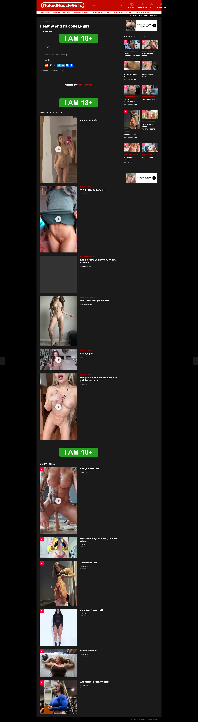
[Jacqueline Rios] (58, 583)
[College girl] (58, 359)
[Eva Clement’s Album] (150, 44)
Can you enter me (89, 468)
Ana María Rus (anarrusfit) (94, 681)
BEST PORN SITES (153, 719)
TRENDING (161, 7)
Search (121, 6)
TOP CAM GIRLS (134, 16)
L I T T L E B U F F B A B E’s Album (132, 100)
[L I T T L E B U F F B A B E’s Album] (132, 90)
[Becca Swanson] (58, 663)
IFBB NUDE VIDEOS (82, 12)
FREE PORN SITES (143, 12)
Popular (125, 41)
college (44, 70)
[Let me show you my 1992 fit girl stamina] (58, 274)
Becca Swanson (88, 650)
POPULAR (142, 7)
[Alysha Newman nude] (150, 65)
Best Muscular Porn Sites (137, 719)
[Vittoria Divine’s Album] (132, 147)
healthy (63, 70)
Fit (51, 70)
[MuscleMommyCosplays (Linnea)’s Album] (58, 547)
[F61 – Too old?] (2, 361)
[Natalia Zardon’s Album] (132, 65)
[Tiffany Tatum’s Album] (150, 114)
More (134, 79)
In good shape (147, 157)
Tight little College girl (92, 190)
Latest (131, 7)
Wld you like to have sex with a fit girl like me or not (98, 379)
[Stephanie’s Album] (150, 90)
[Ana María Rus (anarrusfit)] (58, 697)
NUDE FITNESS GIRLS (102, 12)
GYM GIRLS (45, 12)
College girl (86, 353)
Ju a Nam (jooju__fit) (91, 610)
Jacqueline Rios (88, 562)
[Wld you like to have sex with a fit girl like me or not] (58, 406)
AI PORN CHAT (150, 16)
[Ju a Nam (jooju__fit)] (58, 627)
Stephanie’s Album (149, 99)
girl (56, 70)
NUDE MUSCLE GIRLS (62, 12)
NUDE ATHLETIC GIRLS (123, 12)
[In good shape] (150, 147)
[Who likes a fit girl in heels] (58, 321)
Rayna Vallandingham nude (132, 54)
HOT (152, 7)
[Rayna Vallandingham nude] (132, 44)
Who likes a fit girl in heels (94, 300)
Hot (42, 469)
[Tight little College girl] (58, 219)
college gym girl (89, 120)
